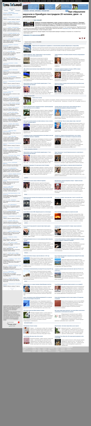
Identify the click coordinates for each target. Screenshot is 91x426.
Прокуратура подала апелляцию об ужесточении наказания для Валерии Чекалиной (11, 280)
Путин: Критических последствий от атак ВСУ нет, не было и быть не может (12, 165)
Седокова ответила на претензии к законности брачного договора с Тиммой (12, 222)
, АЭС (12, 91)
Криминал (44, 349)
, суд (18, 33)
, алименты (16, 107)
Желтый (39, 350)
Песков (9, 112)
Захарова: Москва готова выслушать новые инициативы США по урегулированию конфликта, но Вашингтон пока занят (11, 127)
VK (9, 51)
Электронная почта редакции (8, 318)
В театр (33, 351)
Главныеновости (11, 17)
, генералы (13, 57)
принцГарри (10, 130)
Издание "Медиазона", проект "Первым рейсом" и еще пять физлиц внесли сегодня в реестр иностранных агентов (12, 29)
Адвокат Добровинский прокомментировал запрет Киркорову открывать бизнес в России (11, 249)
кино (9, 186)
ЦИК (9, 242)
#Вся (12, 10)
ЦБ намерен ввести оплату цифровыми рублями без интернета (12, 78)
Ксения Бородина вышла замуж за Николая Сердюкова (35, 180)
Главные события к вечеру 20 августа (11, 83)
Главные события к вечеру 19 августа (11, 145)
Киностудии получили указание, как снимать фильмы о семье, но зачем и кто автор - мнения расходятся (11, 189)
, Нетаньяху (17, 21)
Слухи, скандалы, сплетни (30, 149)
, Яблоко (12, 242)
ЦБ (9, 76)
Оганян (9, 85)
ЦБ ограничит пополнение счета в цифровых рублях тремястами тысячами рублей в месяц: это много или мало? (12, 170)
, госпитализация (15, 179)
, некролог (18, 85)
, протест (13, 253)
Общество (44, 348)
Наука (25, 194)
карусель (32, 10)
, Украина (16, 112)
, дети (14, 97)
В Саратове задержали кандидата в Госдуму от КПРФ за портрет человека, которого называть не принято (11, 48)
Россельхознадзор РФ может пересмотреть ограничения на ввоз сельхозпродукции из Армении (11, 212)
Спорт (25, 281)
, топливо (14, 231)
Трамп (9, 136)
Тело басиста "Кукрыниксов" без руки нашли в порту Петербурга (11, 105)
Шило (9, 118)
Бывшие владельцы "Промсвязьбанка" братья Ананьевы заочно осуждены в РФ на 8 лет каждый (12, 227)
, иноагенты (14, 33)
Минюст (10, 27)
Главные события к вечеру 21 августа (11, 19)
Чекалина (10, 278)
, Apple (11, 51)
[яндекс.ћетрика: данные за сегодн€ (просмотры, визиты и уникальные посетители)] (12, 326)
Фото (24, 350)
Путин (9, 91)
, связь (19, 265)
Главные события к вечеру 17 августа (11, 286)
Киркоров (10, 247)
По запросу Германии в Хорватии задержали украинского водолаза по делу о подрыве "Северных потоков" (11, 176)
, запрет (13, 247)
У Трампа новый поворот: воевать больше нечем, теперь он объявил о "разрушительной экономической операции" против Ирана (11, 139)
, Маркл (14, 130)
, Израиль (13, 21)
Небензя (10, 69)
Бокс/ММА (58, 351)
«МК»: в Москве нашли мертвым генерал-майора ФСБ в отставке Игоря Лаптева (11, 59)
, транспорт (17, 118)
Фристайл (63, 350)
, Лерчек (14, 278)
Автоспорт (63, 349)
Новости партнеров (27, 351)
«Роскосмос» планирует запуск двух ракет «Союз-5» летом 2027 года (69, 197)
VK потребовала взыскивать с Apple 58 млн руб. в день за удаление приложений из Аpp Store (11, 53)
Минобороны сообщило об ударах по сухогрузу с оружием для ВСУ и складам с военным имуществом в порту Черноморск (12, 152)
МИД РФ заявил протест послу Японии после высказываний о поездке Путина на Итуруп (11, 255)
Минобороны (10, 147)
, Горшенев (13, 85)
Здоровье (39, 351)
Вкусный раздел (28, 322)
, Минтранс (13, 118)
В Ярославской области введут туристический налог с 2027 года (36, 255)
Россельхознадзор (12, 210)
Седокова (10, 220)
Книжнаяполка (11, 12)
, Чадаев (15, 258)
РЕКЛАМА (14, 324)
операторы (10, 265)
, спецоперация (17, 147)
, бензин (17, 231)
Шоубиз (26, 177)
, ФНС (17, 247)
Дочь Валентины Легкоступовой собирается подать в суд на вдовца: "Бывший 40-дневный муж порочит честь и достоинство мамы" (12, 158)
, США (12, 112)
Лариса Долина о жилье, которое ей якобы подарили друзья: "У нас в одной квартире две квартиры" (12, 41)
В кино (39, 348)
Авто (49, 349)
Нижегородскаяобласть (13, 193)
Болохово (10, 97)
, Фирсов (18, 155)
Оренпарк (26, 10)
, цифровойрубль (13, 76)
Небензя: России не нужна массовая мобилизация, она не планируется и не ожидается (12, 73)
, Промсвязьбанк (15, 225)
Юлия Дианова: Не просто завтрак (30, 325)
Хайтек (49, 350)
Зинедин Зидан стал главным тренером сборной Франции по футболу (37, 284)
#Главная (6, 10)
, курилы (17, 253)
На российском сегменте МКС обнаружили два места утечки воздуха (37, 211)
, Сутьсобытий (18, 17)
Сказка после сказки (7, 14)
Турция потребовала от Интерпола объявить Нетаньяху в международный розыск (11, 24)
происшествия (45, 10)
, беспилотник (13, 272)
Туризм (26, 252)
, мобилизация (15, 69)
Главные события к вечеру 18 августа (11, 218)
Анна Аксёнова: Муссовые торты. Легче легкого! (33, 336)
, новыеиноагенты (15, 27)
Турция (9, 21)
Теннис (57, 350)
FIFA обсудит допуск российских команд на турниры (34, 310)
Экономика (34, 349)
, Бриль (15, 155)
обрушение (38, 10)
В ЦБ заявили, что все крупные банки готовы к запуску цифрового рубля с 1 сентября (11, 207)
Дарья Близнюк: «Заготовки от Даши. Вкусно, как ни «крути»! (67, 325)
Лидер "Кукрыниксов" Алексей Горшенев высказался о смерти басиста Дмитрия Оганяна (12, 88)
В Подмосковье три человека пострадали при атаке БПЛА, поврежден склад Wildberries (12, 274)
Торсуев (10, 179)
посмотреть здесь (67, 28)
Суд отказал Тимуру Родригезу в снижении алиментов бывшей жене (11, 109)
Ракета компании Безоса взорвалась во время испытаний (66, 211)
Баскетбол (63, 348)
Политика (34, 348)
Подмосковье (11, 271)
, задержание (15, 44)
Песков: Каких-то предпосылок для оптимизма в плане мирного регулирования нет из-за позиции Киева (12, 114)
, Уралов (19, 258)
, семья (11, 186)
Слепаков (10, 33)
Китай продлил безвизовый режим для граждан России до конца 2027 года (38, 268)
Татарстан (69, 348)
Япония (9, 253)
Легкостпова (10, 155)
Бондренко (10, 44)
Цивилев (10, 231)
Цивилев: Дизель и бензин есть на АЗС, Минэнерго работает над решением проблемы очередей (12, 233)
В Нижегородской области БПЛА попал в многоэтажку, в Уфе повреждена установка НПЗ (12, 196)
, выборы (15, 242)
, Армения (18, 210)
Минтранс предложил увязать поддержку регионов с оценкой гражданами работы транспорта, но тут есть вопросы (12, 120)
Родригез (10, 107)
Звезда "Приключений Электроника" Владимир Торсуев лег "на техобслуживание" (11, 183)
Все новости (25, 348)
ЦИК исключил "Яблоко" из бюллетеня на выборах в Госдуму (11, 244)
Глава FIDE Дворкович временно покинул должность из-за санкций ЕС (69, 284)
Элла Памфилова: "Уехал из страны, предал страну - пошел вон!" (11, 240)
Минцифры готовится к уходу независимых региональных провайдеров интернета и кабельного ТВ (12, 268)
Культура (34, 350)
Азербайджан (11, 258)
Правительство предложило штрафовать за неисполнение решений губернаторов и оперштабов (12, 66)
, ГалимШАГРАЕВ (14, 13)
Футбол (57, 348)
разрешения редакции (7, 314)
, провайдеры (15, 265)
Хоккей (57, 349)
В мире (24, 349)
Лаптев (9, 57)
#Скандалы (18, 10)
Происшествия (51, 348)
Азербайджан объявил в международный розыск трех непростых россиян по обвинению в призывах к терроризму (12, 262)
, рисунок (17, 97)
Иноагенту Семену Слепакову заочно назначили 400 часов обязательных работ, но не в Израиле (11, 35)
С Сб (37, 20)
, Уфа (19, 193)
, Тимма (13, 220)
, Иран (15, 136)
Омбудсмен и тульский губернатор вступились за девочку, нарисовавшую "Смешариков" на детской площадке (11, 99)
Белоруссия (69, 349)
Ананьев (10, 225)
